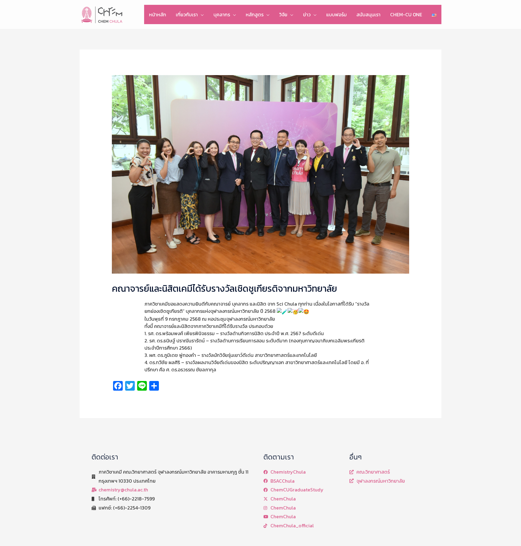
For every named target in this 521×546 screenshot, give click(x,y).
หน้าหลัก (157, 14)
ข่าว (307, 14)
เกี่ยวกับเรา (187, 14)
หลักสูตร (255, 14)
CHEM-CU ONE (406, 14)
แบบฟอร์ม (336, 14)
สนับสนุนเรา (368, 14)
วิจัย (283, 14)
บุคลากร (221, 14)
